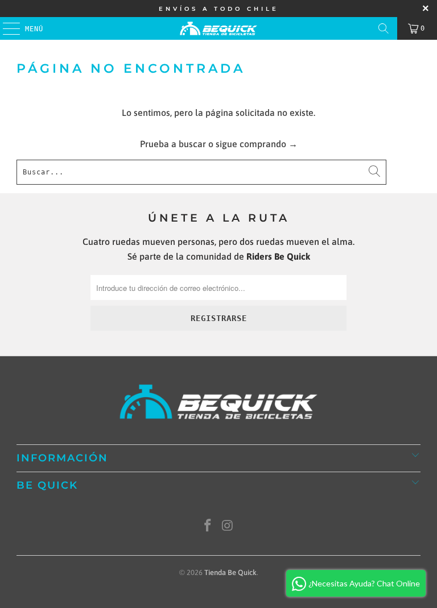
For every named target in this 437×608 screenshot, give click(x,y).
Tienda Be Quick (230, 572)
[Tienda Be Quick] (218, 28)
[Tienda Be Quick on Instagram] (228, 526)
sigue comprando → (257, 144)
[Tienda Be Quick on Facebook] (208, 526)
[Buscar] (383, 28)
